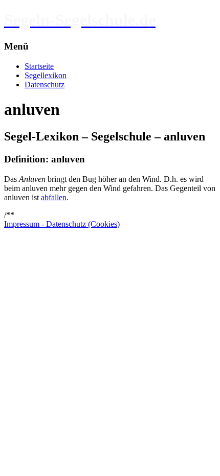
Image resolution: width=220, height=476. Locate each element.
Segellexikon (46, 75)
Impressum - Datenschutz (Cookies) (62, 224)
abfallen (54, 197)
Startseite (39, 66)
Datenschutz (44, 84)
